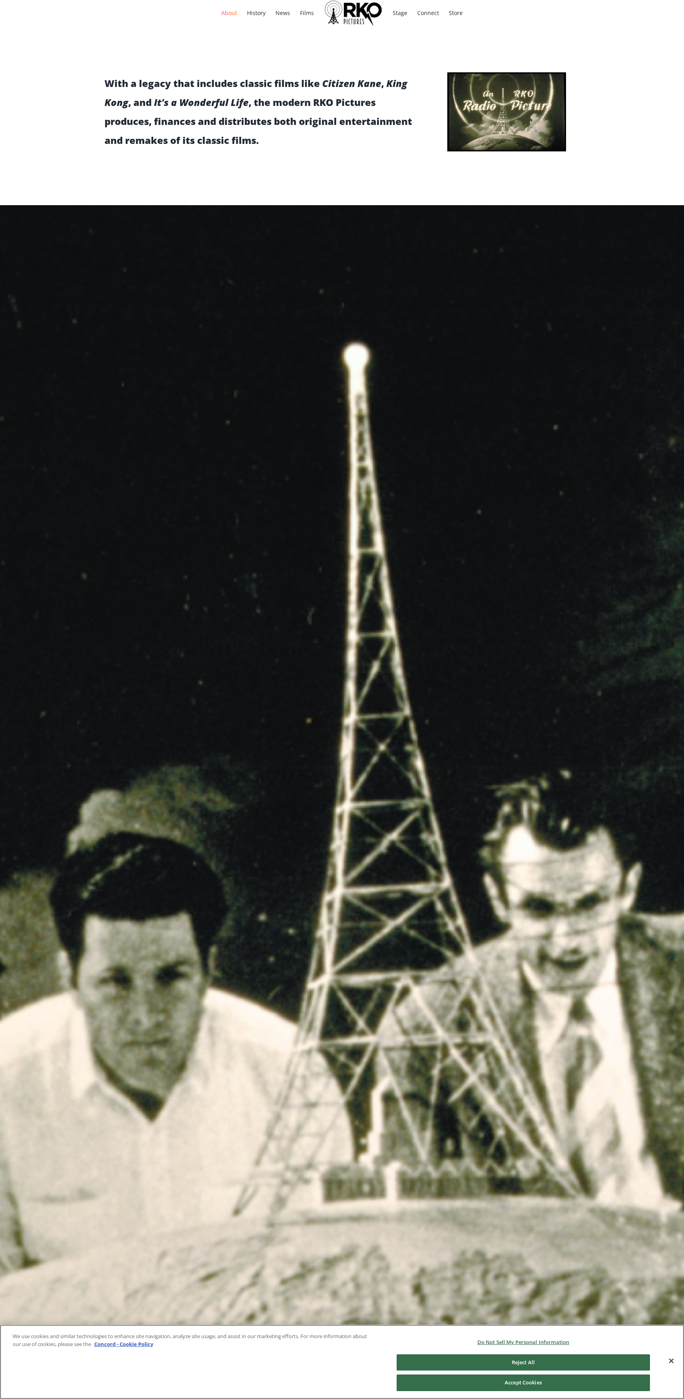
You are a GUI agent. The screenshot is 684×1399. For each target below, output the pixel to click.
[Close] (671, 1361)
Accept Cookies (523, 1382)
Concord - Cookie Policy (123, 1344)
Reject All (523, 1362)
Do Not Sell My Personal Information (523, 1342)
